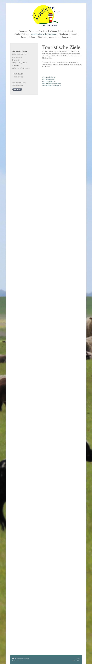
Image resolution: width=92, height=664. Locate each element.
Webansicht (76, 661)
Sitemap (26, 659)
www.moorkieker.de (48, 77)
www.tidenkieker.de (48, 79)
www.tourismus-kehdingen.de (51, 85)
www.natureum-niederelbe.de (51, 83)
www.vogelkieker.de (48, 81)
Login (78, 659)
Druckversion (18, 659)
